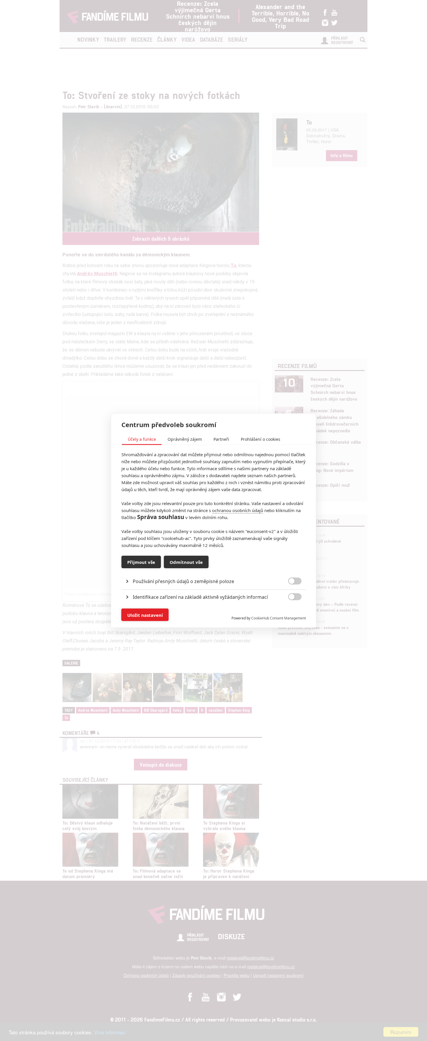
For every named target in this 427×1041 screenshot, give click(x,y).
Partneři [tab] (221, 439)
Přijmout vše (141, 562)
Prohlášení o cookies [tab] (260, 439)
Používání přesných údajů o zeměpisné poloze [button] (183, 581)
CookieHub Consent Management (278, 618)
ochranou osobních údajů (237, 510)
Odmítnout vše (186, 562)
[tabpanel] (213, 568)
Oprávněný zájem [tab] (185, 439)
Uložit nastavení (145, 615)
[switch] (290, 612)
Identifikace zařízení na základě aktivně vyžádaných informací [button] (200, 597)
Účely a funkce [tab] (142, 439)
